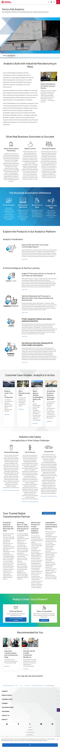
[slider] (48, 79)
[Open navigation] (58, 2)
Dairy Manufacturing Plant (22, 382)
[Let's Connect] (58, 710)
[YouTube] (41, 724)
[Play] (42, 79)
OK (30, 744)
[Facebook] (18, 724)
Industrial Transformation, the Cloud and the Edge (10, 639)
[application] (49, 76)
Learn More (25, 259)
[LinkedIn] (7, 724)
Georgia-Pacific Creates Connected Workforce (28, 639)
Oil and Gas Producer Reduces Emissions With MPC (50, 383)
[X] (29, 724)
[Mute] (53, 79)
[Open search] (48, 2)
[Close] (57, 739)
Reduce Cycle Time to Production (8, 382)
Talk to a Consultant (36, 605)
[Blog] (52, 724)
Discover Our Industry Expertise (11, 490)
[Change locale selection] (51, 2)
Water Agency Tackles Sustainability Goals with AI (36, 383)
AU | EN (30, 727)
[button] (49, 76)
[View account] (54, 2)
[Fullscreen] (55, 79)
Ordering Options (7, 605)
